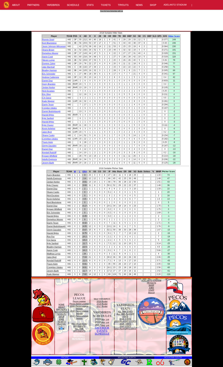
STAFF (151, 290)
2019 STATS (125, 319)
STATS (90, 5)
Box (103, 319)
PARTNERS (33, 5)
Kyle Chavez (48, 125)
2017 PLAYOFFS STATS (125, 329)
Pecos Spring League (79, 304)
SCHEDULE (73, 5)
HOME (61, 304)
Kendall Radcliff (49, 152)
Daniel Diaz (47, 81)
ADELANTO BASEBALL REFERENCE (78, 336)
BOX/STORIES (61, 312)
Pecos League (79, 301)
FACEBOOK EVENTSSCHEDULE (102, 331)
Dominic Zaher (48, 63)
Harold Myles (48, 115)
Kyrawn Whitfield (49, 156)
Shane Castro (48, 135)
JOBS (61, 319)
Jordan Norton (48, 87)
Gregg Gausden (49, 146)
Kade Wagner (48, 101)
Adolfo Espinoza (49, 159)
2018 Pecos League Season (79, 312)
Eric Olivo (46, 94)
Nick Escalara (48, 91)
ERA (85, 171)
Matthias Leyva (53, 254)
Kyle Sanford (48, 118)
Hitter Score (174, 36)
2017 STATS (125, 326)
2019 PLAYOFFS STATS (125, 321)
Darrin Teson (48, 104)
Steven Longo (48, 60)
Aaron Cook (47, 57)
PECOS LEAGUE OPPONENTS (79, 325)
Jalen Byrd (47, 132)
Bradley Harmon (49, 70)
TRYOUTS (123, 5)
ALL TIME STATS (125, 311)
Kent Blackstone (49, 43)
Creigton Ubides (49, 108)
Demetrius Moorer (50, 53)
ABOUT (16, 5)
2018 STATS (125, 324)
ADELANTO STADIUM (175, 4)
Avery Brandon (49, 84)
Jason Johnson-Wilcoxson (54, 46)
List (107, 319)
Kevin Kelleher (48, 128)
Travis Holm (47, 142)
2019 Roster (102, 301)
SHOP (153, 5)
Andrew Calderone (50, 77)
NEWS (139, 5)
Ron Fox (51, 236)
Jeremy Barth (48, 163)
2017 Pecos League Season (79, 317)
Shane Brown (48, 50)
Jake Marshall (48, 67)
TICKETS (106, 5)
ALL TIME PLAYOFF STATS (125, 315)
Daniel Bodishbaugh (51, 111)
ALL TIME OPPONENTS (79, 330)
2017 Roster (102, 306)
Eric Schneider (48, 74)
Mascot (151, 293)
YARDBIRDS (53, 5)
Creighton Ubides (50, 139)
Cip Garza (46, 98)
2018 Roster (102, 304)
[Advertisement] (112, 19)
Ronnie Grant (48, 39)
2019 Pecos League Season (79, 307)
